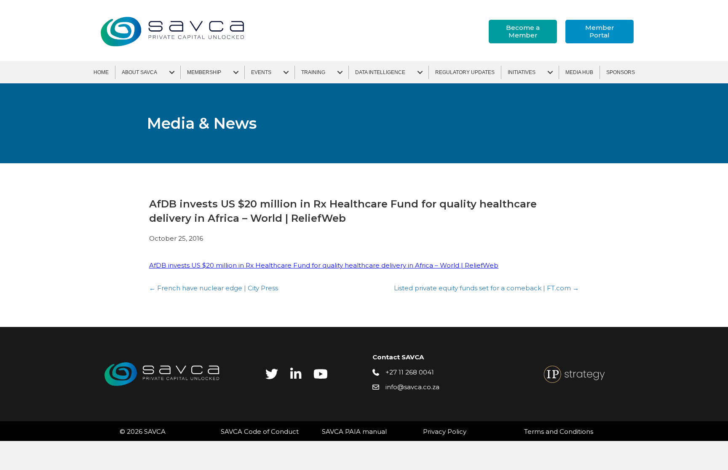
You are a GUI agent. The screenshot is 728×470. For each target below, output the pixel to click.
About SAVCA (139, 72)
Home (101, 72)
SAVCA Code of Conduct (260, 431)
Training (313, 72)
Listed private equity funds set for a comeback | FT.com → (486, 288)
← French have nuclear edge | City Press (213, 288)
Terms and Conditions (558, 431)
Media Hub (579, 72)
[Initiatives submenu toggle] (550, 72)
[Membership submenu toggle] (236, 72)
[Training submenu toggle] (340, 72)
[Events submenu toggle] (286, 72)
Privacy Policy (444, 431)
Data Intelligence (380, 72)
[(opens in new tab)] (574, 373)
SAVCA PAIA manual (354, 431)
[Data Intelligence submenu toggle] (420, 72)
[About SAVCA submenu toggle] (171, 72)
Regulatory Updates (465, 72)
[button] (523, 31)
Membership (204, 72)
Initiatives (521, 72)
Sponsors (620, 72)
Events (261, 72)
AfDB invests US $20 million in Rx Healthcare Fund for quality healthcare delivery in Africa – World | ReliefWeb (323, 265)
